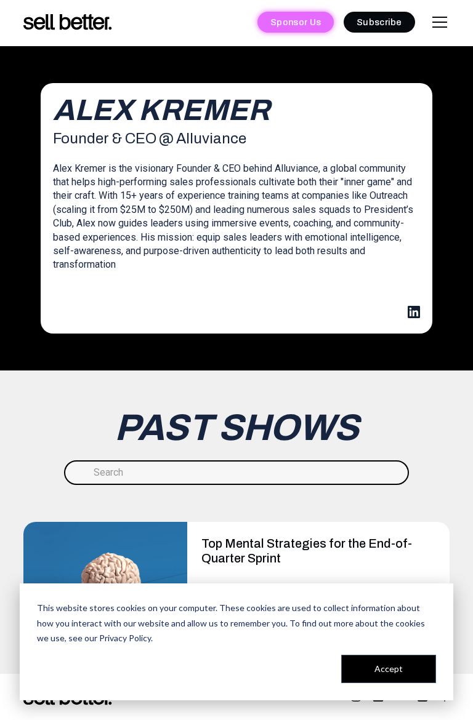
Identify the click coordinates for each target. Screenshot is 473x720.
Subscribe (379, 22)
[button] (437, 22)
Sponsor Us (295, 22)
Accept (388, 668)
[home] (67, 22)
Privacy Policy (125, 638)
